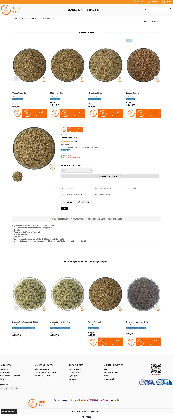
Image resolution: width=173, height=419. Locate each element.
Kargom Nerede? (109, 379)
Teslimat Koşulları (75, 369)
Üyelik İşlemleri (74, 376)
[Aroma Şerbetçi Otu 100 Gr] (19, 294)
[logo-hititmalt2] (37, 403)
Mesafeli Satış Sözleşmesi (44, 376)
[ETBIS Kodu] (156, 369)
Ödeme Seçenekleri (95, 219)
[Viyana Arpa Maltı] (29, 65)
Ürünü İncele (38, 78)
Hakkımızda (4, 369)
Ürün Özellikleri (60, 219)
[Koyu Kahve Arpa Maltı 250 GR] (95, 294)
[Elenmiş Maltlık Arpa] (105, 65)
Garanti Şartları (74, 379)
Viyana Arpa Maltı (19, 93)
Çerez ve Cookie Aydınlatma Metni (46, 372)
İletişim (2, 379)
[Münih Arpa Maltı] (67, 65)
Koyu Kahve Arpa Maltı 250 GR (89, 322)
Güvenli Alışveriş (74, 372)
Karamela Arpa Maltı (124, 322)
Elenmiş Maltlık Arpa (96, 93)
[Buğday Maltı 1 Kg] (143, 65)
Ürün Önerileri (114, 219)
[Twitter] (7, 388)
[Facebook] (2, 388)
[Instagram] (12, 388)
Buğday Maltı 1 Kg (133, 93)
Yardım (106, 376)
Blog (105, 369)
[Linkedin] (17, 388)
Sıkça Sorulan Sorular (111, 372)
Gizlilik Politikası (5, 372)
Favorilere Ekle (19, 303)
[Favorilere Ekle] (30, 78)
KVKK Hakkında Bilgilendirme (10, 376)
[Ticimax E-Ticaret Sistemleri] (86, 417)
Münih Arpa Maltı (56, 93)
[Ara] (170, 9)
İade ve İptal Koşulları (42, 369)
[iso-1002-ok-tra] (155, 382)
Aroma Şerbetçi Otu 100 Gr (12, 322)
